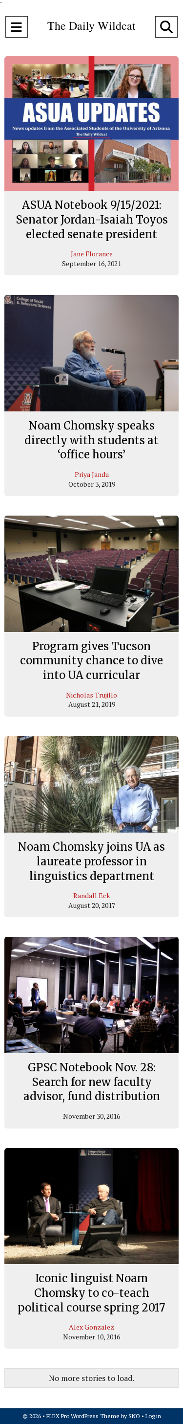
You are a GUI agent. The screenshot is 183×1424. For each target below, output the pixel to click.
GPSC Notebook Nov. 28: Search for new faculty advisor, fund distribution (91, 1082)
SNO (134, 1416)
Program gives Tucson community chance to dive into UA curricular (91, 660)
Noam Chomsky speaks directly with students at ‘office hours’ (91, 440)
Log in (153, 1416)
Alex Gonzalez (91, 1327)
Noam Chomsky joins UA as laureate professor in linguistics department (91, 861)
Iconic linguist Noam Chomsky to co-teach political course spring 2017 (91, 1292)
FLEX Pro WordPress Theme (83, 1416)
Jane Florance (92, 253)
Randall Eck (91, 895)
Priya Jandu (92, 474)
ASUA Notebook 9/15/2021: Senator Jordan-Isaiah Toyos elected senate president (92, 219)
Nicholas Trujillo (91, 695)
